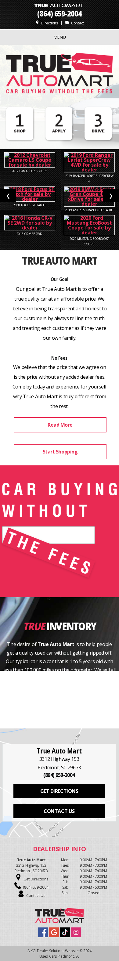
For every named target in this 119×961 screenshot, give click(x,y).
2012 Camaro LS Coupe (30, 171)
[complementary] (100, 942)
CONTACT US (59, 811)
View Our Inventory (60, 696)
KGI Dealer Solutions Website (54, 950)
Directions (46, 23)
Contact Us (35, 895)
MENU (59, 37)
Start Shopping (60, 451)
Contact (74, 23)
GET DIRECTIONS (59, 791)
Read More (60, 424)
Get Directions (35, 879)
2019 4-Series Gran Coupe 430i (89, 210)
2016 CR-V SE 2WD (29, 234)
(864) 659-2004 (59, 13)
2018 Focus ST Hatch (29, 205)
